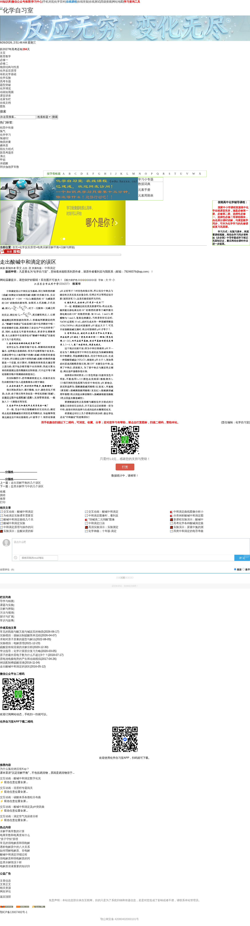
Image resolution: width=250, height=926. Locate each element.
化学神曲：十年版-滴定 (102, 531)
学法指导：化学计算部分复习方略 (20, 651)
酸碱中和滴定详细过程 (13, 854)
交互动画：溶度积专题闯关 (16, 787)
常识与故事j (7, 620)
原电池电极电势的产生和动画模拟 (20, 658)
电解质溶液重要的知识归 (15, 866)
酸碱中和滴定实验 (14, 523)
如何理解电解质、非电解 (15, 850)
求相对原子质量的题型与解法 (17, 639)
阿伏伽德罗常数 (9, 166)
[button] (9, 223)
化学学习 (5, 134)
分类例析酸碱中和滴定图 (188, 515)
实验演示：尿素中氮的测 (188, 527)
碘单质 (4, 145)
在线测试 (94, 1)
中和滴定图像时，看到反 (103, 515)
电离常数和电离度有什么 (15, 835)
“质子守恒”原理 (9, 839)
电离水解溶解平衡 (48, 247)
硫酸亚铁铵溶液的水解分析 (16, 647)
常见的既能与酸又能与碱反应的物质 (22, 631)
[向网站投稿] (10, 252)
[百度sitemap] (38, 906)
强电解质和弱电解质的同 (15, 858)
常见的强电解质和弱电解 (15, 843)
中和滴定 (50, 268)
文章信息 (5, 880)
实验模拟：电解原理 (12, 643)
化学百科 (59, 1)
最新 (239, 569)
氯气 (2, 131)
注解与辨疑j (68, 247)
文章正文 (5, 884)
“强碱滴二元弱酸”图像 (101, 519)
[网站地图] (6, 906)
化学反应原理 (27, 247)
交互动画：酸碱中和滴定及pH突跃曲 (22, 806)
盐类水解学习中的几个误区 (27, 486)
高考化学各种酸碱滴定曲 (188, 523)
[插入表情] (15, 557)
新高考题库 (7, 152)
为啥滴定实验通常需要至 (18, 515)
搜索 (55, 116)
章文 (19, 268)
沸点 (2, 156)
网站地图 (117, 1)
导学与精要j (7, 601)
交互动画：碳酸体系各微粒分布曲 (20, 797)
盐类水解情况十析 (11, 862)
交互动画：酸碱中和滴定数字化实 (20, 778)
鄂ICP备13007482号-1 (13, 912)
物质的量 (5, 141)
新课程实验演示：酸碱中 (188, 519)
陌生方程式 (7, 149)
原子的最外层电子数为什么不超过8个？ (24, 654)
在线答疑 (83, 1)
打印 (2, 502)
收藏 (2, 491)
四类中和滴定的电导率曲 (188, 531)
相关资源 (5, 887)
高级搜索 (106, 1)
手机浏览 (48, 1)
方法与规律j (7, 612)
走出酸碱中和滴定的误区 (15, 666)
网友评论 (5, 891)
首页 (15, 247)
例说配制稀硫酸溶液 (12, 662)
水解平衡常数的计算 (12, 831)
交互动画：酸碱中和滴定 (18, 511)
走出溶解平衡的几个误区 (26, 482)
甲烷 (2, 159)
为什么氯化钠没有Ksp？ (14, 768)
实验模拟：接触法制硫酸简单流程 (20, 635)
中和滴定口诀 (96, 523)
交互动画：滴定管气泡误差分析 (19, 816)
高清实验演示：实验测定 (103, 527)
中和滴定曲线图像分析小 (188, 511)
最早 (247, 569)
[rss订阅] (22, 906)
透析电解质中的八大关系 (15, 846)
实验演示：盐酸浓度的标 (18, 531)
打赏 (125, 467)
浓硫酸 (4, 163)
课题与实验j (7, 605)
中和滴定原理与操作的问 (18, 527)
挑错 (2, 495)
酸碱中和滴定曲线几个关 (18, 519)
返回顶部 (5, 896)
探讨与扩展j (7, 616)
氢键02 (4, 138)
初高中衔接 (7, 127)
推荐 (2, 498)
